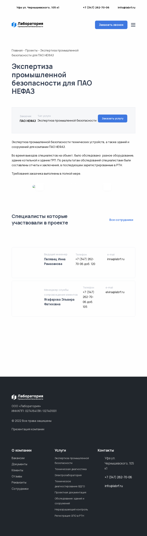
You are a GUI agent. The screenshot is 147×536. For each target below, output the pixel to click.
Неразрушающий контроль (71, 509)
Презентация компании (28, 429)
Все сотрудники (121, 220)
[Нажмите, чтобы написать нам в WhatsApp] (64, 8)
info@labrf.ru (126, 7)
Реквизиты (19, 482)
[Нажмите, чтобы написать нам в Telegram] (70, 8)
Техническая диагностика (71, 469)
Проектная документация (70, 492)
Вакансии (18, 458)
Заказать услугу (112, 118)
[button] (72, 183)
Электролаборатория (68, 475)
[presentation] (40, 186)
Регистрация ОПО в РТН (69, 515)
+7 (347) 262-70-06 (96, 7)
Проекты (31, 50)
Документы (19, 464)
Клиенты (17, 470)
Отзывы (17, 476)
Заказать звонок (111, 25)
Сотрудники (20, 489)
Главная (17, 50)
